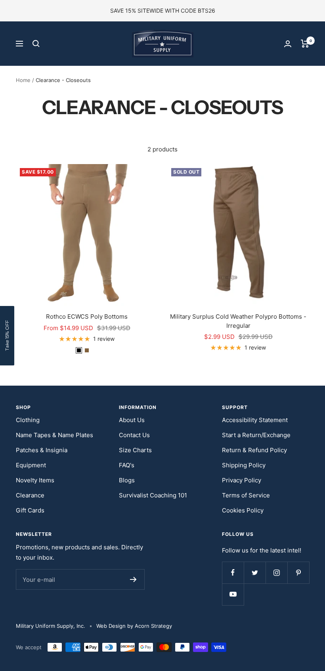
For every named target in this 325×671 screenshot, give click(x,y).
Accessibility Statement (255, 420)
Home (23, 80)
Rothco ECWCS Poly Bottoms (87, 316)
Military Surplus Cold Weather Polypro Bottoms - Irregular (238, 321)
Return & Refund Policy (254, 450)
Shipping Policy (244, 465)
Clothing (28, 420)
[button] (7, 335)
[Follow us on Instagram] (276, 572)
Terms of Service (246, 495)
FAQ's (126, 465)
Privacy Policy (241, 480)
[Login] (287, 43)
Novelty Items (35, 480)
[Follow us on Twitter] (255, 572)
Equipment (31, 465)
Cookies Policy (243, 510)
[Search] (36, 43)
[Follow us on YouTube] (233, 594)
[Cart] (305, 44)
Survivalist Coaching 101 (153, 495)
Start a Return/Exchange (256, 435)
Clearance (30, 495)
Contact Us (134, 435)
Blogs (127, 480)
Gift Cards (30, 510)
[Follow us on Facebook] (233, 572)
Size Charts (135, 450)
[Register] (133, 579)
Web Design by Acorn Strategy (134, 626)
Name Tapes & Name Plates (54, 435)
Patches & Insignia (41, 450)
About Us (132, 420)
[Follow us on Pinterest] (298, 572)
